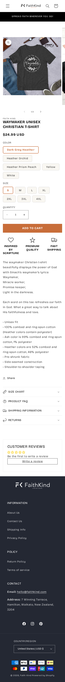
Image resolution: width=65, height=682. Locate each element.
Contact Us (14, 521)
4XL (38, 199)
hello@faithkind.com (31, 591)
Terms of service (18, 570)
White (11, 175)
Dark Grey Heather (20, 149)
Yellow (50, 167)
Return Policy (16, 561)
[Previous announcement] (7, 17)
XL (44, 190)
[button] (7, 6)
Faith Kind (25, 675)
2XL (9, 199)
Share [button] (11, 378)
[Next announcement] (58, 17)
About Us (13, 512)
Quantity (9, 207)
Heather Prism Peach (21, 167)
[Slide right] (41, 112)
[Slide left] (24, 112)
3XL (24, 199)
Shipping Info (16, 529)
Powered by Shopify (43, 675)
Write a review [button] (32, 461)
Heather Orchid (17, 158)
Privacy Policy (17, 538)
